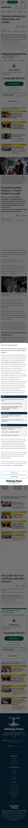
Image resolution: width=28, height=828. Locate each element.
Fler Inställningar (14, 476)
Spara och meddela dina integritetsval (10, 435)
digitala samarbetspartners (12, 362)
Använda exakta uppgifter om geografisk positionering (10, 416)
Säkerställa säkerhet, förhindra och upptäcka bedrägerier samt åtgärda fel (11, 428)
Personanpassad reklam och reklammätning (11, 403)
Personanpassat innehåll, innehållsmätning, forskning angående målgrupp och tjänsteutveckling (11, 408)
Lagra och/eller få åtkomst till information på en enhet (12, 400)
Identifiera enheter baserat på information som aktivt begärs (12, 420)
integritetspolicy (18, 465)
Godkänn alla (14, 473)
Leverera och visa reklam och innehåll (10, 432)
